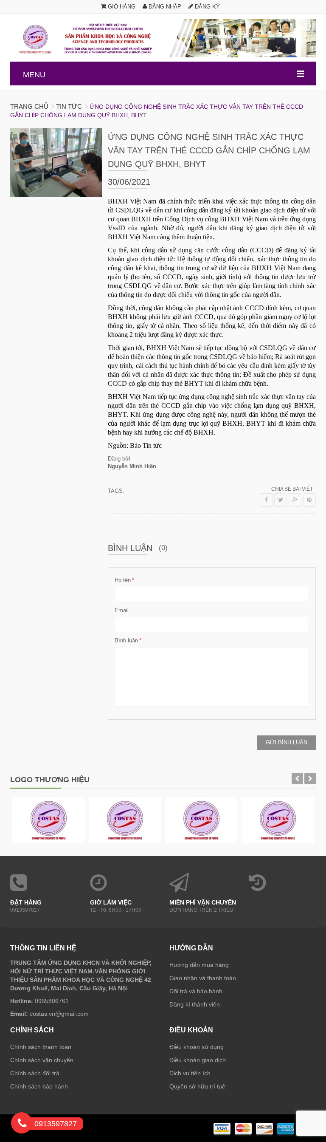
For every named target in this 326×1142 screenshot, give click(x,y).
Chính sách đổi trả (34, 1073)
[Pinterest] (309, 500)
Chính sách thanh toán (40, 1046)
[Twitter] (280, 500)
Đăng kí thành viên (194, 1004)
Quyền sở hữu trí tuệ (197, 1086)
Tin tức (69, 106)
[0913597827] (22, 1124)
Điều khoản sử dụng (196, 1046)
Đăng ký (206, 6)
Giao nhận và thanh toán (202, 978)
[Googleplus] (295, 500)
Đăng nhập (164, 6)
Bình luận (126, 640)
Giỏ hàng (120, 6)
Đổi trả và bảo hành (195, 991)
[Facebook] (266, 500)
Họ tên (123, 580)
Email (122, 610)
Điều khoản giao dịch (197, 1060)
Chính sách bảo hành (39, 1086)
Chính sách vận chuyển (41, 1060)
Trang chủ (29, 106)
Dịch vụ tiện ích (190, 1073)
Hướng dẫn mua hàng (199, 964)
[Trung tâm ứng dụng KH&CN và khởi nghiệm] (163, 38)
